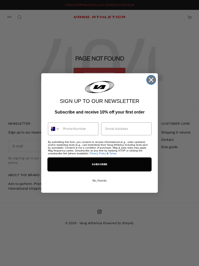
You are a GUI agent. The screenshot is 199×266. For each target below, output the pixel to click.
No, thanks (100, 181)
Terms (112, 153)
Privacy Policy (98, 153)
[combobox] (54, 129)
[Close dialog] (151, 79)
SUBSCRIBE (99, 164)
